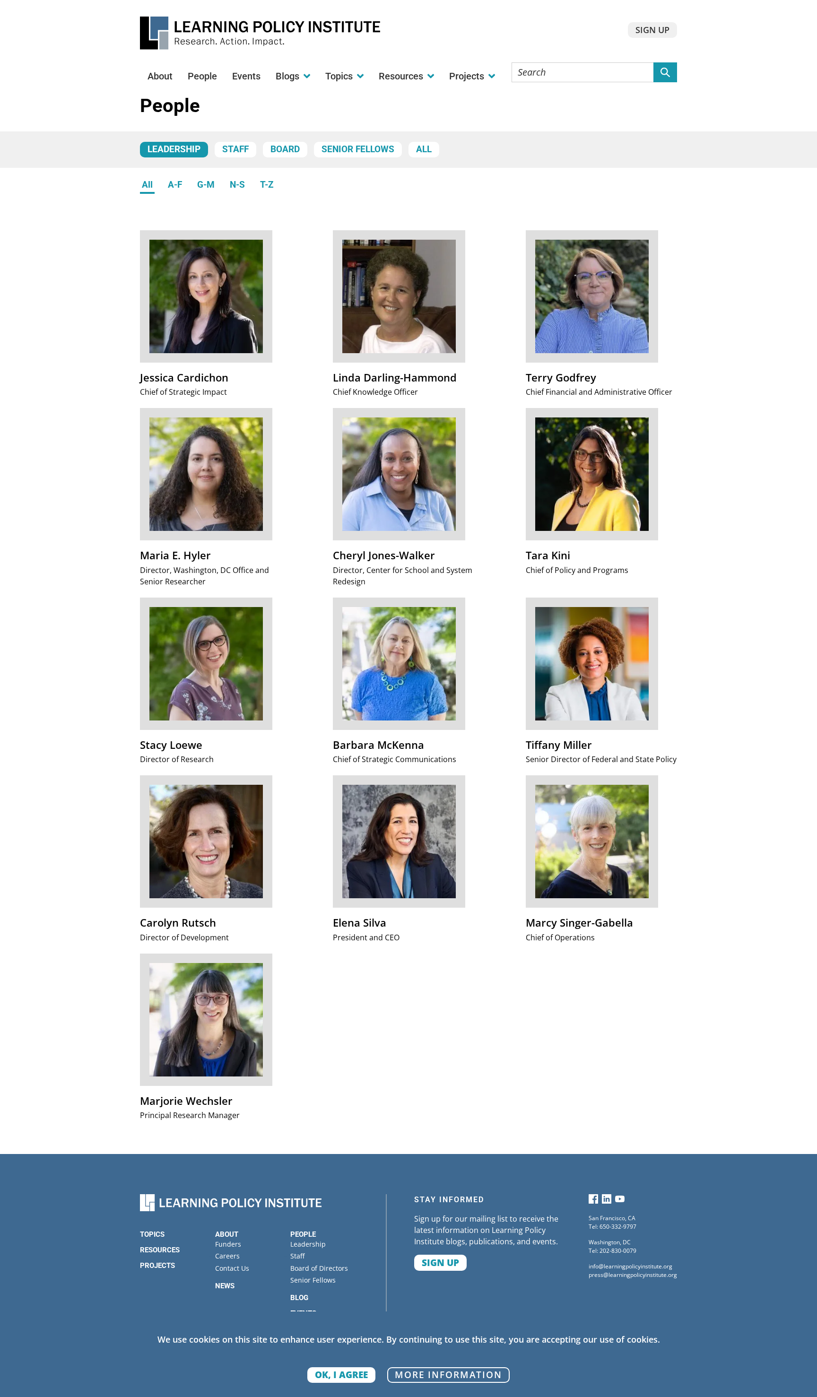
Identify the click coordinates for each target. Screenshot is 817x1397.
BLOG (299, 1297)
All (424, 149)
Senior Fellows (358, 149)
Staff (235, 149)
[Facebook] (593, 1201)
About (160, 76)
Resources (160, 1250)
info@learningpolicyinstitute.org (630, 1266)
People (202, 76)
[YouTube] (620, 1201)
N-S (237, 185)
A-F (175, 185)
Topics (152, 1234)
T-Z (267, 185)
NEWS (225, 1286)
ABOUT (226, 1234)
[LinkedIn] (606, 1201)
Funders (228, 1244)
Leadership (174, 149)
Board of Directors (319, 1268)
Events (246, 76)
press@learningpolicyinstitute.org (633, 1275)
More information (448, 1374)
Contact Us (232, 1268)
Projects (157, 1265)
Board (285, 149)
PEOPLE (303, 1234)
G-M (206, 185)
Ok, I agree (341, 1374)
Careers (227, 1255)
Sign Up (652, 29)
